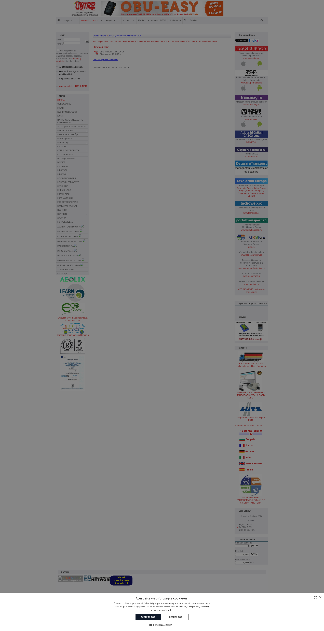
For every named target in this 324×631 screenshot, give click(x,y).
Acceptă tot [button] (148, 617)
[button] (162, 625)
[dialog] (162, 612)
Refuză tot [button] (175, 617)
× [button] (320, 597)
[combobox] (315, 597)
